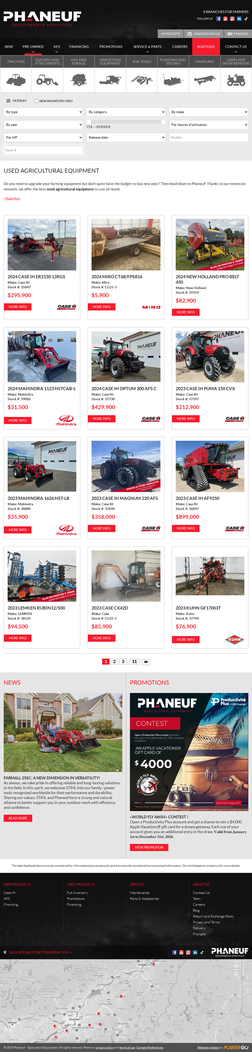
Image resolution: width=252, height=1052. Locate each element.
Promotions (149, 682)
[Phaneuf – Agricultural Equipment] (42, 19)
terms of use (127, 1047)
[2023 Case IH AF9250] (210, 466)
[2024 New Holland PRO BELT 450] (210, 244)
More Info (18, 307)
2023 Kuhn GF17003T (198, 608)
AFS (7, 899)
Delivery (199, 928)
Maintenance (139, 893)
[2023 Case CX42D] (126, 576)
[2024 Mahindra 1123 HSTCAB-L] (42, 356)
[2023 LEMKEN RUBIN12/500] (42, 576)
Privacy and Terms (206, 922)
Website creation (208, 1047)
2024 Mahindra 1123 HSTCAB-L (42, 388)
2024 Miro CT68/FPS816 (117, 276)
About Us (201, 884)
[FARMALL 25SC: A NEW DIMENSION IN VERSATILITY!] (63, 732)
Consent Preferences (149, 1047)
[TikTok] (246, 18)
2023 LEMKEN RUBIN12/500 (36, 608)
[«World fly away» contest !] (189, 752)
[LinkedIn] (239, 18)
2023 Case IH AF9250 (197, 498)
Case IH (10, 893)
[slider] (88, 121)
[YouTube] (225, 18)
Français (241, 33)
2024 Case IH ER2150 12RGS (36, 276)
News (12, 682)
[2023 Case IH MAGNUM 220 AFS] (126, 466)
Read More (12, 198)
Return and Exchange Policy (213, 916)
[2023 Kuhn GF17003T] (210, 576)
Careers (199, 904)
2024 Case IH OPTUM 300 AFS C (124, 388)
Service (137, 884)
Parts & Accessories (144, 899)
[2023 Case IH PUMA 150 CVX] (210, 356)
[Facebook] (218, 18)
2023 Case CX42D (110, 608)
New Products (17, 884)
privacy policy (105, 1047)
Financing (11, 904)
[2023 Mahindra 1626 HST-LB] (42, 466)
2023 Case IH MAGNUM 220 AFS (125, 498)
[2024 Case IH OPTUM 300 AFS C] (126, 356)
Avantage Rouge (207, 33)
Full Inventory (77, 893)
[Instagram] (232, 18)
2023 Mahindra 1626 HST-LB (38, 498)
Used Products (81, 884)
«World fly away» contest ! (159, 817)
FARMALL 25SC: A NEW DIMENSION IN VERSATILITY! (52, 778)
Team (197, 899)
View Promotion (149, 847)
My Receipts (170, 33)
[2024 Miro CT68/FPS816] (126, 244)
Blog (196, 910)
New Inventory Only (56, 101)
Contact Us (201, 893)
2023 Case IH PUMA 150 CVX (205, 388)
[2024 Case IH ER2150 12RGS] (42, 244)
